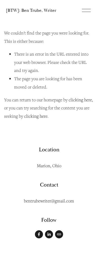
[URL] (59, 234)
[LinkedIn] (49, 234)
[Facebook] (39, 234)
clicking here (80, 100)
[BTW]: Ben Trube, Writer (31, 10)
